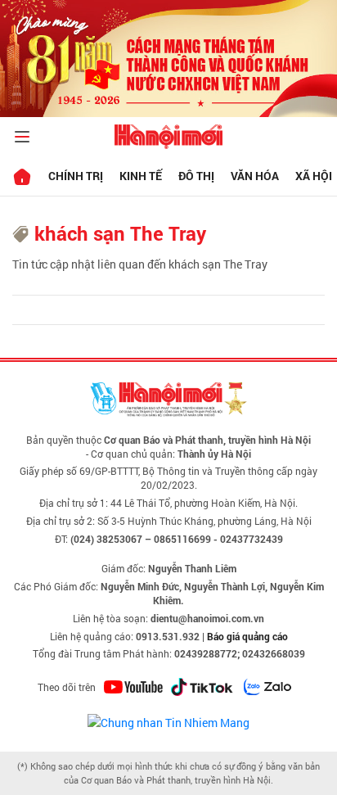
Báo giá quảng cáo (247, 636)
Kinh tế (140, 175)
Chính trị (75, 175)
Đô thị (196, 175)
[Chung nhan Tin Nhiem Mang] (168, 721)
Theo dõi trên (67, 686)
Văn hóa (255, 175)
